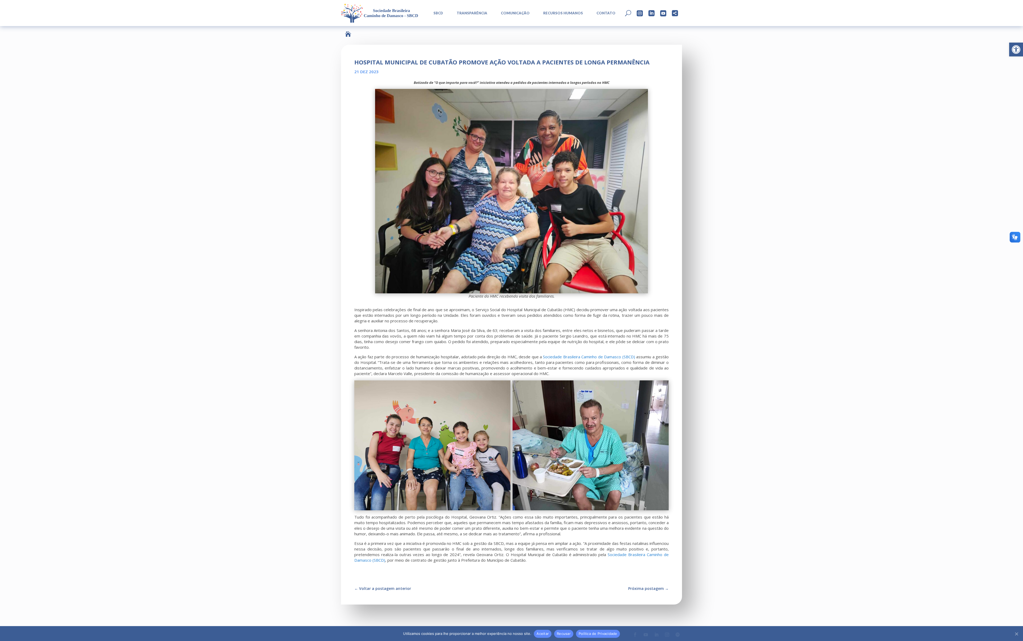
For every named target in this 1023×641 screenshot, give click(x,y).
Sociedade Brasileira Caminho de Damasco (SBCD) (589, 356)
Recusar (564, 633)
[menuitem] (436, 13)
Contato (605, 13)
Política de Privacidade (598, 633)
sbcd (438, 13)
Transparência (472, 13)
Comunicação (515, 13)
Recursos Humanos (563, 13)
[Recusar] (1016, 633)
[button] (1016, 49)
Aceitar (543, 633)
